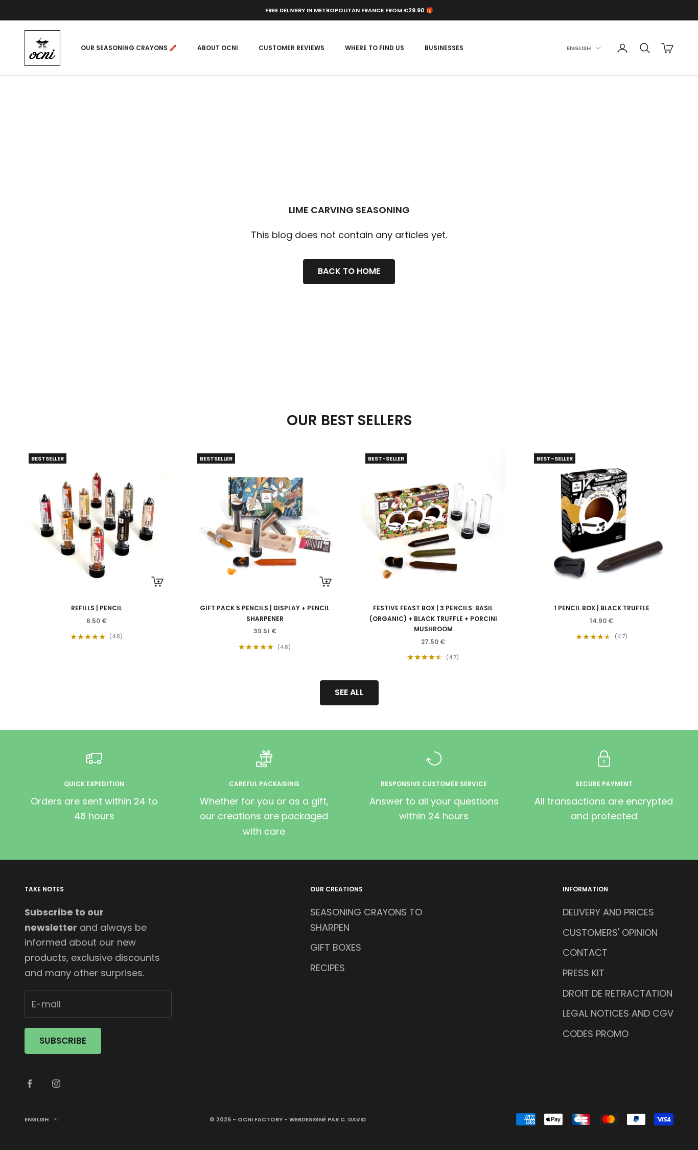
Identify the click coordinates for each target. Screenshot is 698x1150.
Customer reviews (291, 47)
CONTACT (585, 952)
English (579, 48)
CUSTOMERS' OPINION (610, 932)
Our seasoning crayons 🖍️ (129, 47)
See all (349, 692)
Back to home (349, 271)
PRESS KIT (583, 973)
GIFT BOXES (335, 947)
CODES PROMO (596, 1033)
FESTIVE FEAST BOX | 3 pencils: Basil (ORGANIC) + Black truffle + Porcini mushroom (433, 618)
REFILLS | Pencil (96, 608)
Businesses (444, 47)
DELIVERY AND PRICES (608, 912)
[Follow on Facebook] (30, 1083)
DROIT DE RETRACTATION (617, 993)
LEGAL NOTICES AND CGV (618, 1013)
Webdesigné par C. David (327, 1119)
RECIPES (327, 967)
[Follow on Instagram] (56, 1083)
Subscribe (62, 1040)
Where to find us (374, 47)
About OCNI (217, 47)
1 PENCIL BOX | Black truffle (601, 608)
